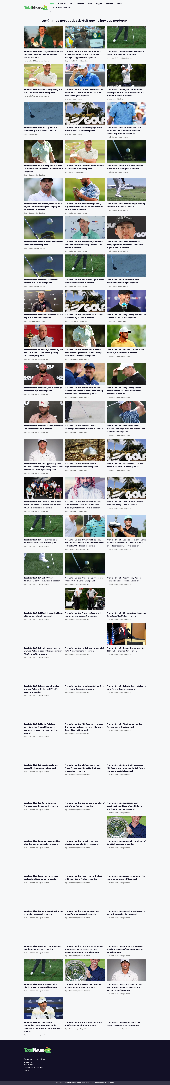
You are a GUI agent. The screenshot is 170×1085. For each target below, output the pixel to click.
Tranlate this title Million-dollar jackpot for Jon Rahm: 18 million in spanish (43, 427)
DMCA (26, 1070)
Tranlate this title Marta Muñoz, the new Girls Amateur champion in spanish (125, 167)
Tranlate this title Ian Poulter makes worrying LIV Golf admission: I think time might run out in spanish (125, 244)
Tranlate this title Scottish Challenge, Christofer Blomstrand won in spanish (41, 541)
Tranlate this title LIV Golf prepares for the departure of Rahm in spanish (43, 316)
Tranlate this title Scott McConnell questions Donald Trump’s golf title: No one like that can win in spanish (124, 806)
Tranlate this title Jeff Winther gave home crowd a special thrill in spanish (84, 281)
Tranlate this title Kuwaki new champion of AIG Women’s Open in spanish (85, 804)
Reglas (99, 4)
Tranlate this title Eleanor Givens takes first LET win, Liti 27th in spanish (42, 281)
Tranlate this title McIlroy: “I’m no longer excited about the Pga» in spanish (83, 985)
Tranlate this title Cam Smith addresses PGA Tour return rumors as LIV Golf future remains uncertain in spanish (126, 768)
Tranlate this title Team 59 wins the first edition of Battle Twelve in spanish (83, 877)
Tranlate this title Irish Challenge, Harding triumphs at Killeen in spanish (126, 205)
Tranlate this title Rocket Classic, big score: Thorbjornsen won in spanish (41, 766)
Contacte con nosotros (34, 1059)
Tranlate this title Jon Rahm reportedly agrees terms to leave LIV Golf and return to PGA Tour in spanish (84, 206)
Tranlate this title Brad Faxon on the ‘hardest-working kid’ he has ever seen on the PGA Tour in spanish (126, 429)
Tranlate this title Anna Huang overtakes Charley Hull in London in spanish (84, 579)
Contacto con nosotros (60, 7)
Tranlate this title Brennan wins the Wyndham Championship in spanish (81, 465)
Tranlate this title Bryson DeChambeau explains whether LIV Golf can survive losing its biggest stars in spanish (83, 54)
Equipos (109, 4)
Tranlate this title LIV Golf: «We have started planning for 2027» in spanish (82, 842)
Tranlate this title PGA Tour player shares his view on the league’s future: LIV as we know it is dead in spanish (84, 727)
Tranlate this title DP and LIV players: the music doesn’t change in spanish (83, 129)
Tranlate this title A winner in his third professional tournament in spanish (41, 877)
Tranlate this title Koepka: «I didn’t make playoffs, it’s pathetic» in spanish (125, 351)
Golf (71, 4)
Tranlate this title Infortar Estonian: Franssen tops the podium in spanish (41, 804)
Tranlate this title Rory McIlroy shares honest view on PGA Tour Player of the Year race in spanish (124, 391)
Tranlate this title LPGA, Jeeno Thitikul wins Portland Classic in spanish (43, 243)
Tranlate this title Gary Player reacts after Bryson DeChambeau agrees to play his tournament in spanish (43, 206)
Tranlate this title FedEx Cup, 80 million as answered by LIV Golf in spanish (84, 316)
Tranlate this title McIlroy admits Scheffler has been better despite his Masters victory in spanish (43, 54)
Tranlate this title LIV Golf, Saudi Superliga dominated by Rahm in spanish (43, 389)
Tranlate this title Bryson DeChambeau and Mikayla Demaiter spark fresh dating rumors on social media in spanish (84, 391)
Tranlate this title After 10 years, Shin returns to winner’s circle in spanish (123, 1023)
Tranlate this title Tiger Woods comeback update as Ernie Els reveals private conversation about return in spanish (84, 949)
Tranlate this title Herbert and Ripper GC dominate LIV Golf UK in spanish (42, 947)
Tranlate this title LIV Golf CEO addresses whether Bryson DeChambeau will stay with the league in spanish (84, 92)
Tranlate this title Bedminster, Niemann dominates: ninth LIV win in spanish (125, 465)
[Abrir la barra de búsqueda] (50, 11)
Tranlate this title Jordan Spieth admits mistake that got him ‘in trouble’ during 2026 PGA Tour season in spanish (83, 353)
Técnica (80, 4)
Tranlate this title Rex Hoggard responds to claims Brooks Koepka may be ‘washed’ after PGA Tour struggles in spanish (43, 467)
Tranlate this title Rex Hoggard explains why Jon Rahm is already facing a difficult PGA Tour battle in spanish (43, 651)
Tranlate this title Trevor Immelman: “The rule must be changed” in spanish (126, 877)
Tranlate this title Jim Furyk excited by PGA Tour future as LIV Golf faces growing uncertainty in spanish (43, 353)
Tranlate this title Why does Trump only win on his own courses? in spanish (83, 614)
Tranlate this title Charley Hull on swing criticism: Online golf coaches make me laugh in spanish (125, 949)
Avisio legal (29, 1065)
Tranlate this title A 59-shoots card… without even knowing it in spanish (123, 281)
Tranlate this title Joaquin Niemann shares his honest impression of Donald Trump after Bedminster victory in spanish (126, 543)
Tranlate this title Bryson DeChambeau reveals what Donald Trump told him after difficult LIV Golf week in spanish (84, 543)
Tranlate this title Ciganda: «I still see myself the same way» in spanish (82, 912)
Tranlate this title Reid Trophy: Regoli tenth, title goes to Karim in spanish (124, 579)
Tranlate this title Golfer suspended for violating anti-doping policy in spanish (42, 842)
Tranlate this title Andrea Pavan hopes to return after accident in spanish (125, 53)
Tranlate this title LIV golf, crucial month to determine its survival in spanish (84, 687)
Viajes (119, 4)
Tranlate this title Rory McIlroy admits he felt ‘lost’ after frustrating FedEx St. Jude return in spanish (84, 244)
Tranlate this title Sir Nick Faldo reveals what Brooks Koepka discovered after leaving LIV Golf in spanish (124, 987)
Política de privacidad (33, 1067)
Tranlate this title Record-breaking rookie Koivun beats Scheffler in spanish (126, 912)
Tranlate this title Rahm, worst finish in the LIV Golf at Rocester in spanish (43, 912)
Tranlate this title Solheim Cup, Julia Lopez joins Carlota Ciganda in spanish (126, 687)
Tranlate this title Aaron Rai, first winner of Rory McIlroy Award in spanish (126, 842)
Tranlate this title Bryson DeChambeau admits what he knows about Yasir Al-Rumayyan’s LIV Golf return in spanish (83, 505)
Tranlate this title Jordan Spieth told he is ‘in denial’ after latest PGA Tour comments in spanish (43, 168)
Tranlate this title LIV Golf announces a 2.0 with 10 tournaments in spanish (84, 649)
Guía (90, 4)
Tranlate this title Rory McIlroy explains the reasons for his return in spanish (126, 316)
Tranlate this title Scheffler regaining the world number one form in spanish (43, 91)
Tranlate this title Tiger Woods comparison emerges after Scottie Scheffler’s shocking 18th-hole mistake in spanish (43, 1026)
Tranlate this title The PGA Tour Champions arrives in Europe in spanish (42, 579)
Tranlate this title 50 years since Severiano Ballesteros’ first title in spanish (126, 614)
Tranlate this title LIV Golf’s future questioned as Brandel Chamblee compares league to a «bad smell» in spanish (41, 728)
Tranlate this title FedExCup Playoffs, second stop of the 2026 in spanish (41, 129)
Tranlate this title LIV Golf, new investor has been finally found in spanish (125, 503)
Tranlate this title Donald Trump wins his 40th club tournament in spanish (125, 649)
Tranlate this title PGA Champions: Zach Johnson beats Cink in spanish (125, 725)
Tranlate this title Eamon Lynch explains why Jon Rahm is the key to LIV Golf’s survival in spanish (42, 689)
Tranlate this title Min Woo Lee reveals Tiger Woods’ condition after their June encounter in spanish (83, 768)
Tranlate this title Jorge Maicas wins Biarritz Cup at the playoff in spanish (40, 985)
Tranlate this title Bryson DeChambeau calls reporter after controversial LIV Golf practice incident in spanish (125, 92)
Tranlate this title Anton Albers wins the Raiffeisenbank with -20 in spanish (83, 1023)
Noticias (62, 4)
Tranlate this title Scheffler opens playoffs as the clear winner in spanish (84, 167)
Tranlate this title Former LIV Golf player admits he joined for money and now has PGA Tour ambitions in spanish (42, 505)
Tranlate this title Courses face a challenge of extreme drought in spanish (84, 427)
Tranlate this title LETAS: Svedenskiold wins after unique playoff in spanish (43, 614)
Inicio (52, 4)
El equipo (28, 1062)
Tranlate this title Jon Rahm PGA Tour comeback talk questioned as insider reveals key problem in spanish (124, 130)
